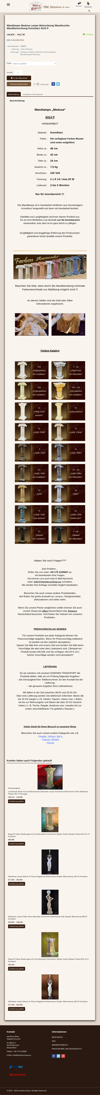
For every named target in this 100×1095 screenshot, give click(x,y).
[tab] (14, 94)
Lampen (59, 596)
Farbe (9, 63)
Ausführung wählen (16, 801)
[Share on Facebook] (53, 84)
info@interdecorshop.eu (22, 1055)
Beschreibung (13, 94)
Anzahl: (10, 72)
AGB (53, 1041)
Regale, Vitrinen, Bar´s (50, 736)
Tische (50, 742)
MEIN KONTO (57, 1037)
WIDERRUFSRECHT (60, 1045)
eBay (45, 611)
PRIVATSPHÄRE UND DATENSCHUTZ (67, 1049)
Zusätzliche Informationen (33, 94)
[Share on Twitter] (58, 84)
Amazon (72, 611)
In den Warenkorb (20, 78)
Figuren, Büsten (50, 739)
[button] (91, 13)
